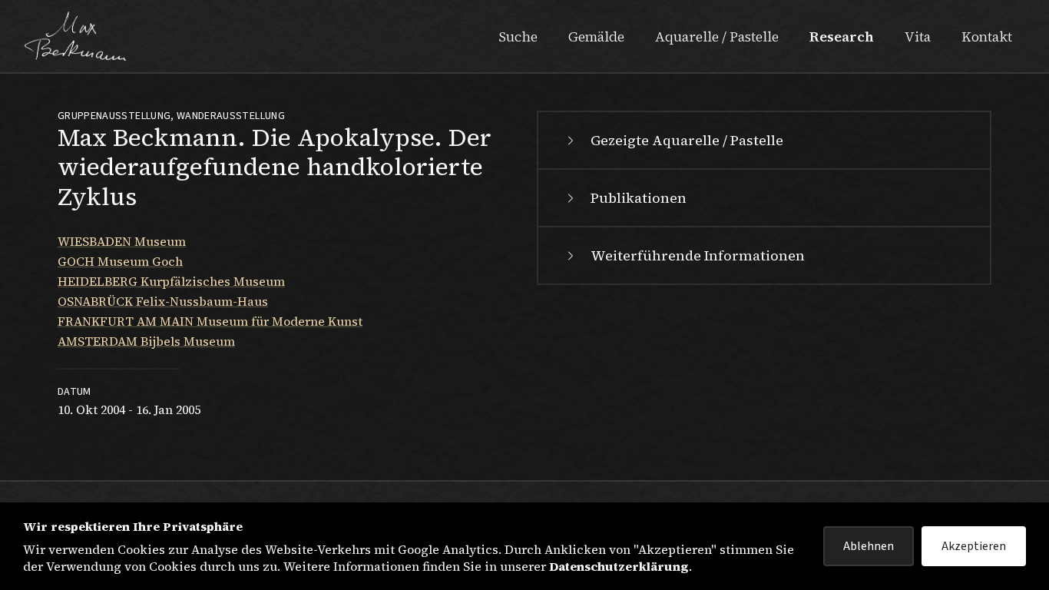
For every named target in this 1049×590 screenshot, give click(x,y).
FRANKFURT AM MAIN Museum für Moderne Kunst (210, 321)
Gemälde (596, 36)
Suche (518, 36)
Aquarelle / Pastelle (717, 36)
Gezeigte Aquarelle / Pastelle (687, 140)
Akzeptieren (973, 546)
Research (841, 36)
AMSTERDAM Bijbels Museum (146, 341)
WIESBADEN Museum (122, 241)
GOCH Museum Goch (120, 261)
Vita (918, 36)
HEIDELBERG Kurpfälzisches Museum (171, 281)
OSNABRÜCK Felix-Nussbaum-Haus (163, 301)
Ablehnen (868, 546)
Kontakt (986, 36)
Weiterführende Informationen (698, 255)
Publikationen (639, 197)
